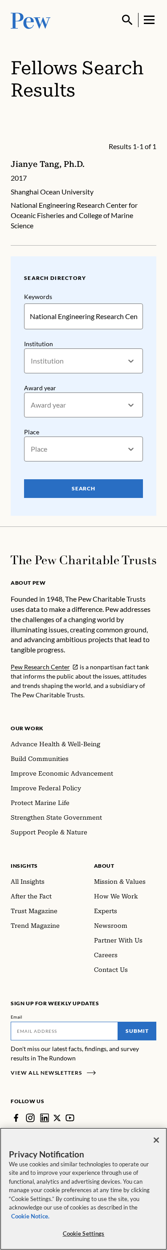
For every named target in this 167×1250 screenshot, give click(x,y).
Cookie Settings (84, 1233)
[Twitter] (57, 1118)
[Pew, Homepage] (31, 20)
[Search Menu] (127, 20)
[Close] (156, 1140)
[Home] (83, 560)
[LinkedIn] (44, 1117)
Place (31, 432)
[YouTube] (70, 1117)
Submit (137, 1031)
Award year (40, 388)
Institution (38, 344)
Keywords (38, 296)
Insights (24, 865)
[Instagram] (30, 1117)
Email (17, 1017)
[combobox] (31, 361)
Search (84, 488)
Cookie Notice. (30, 1216)
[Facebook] (16, 1117)
